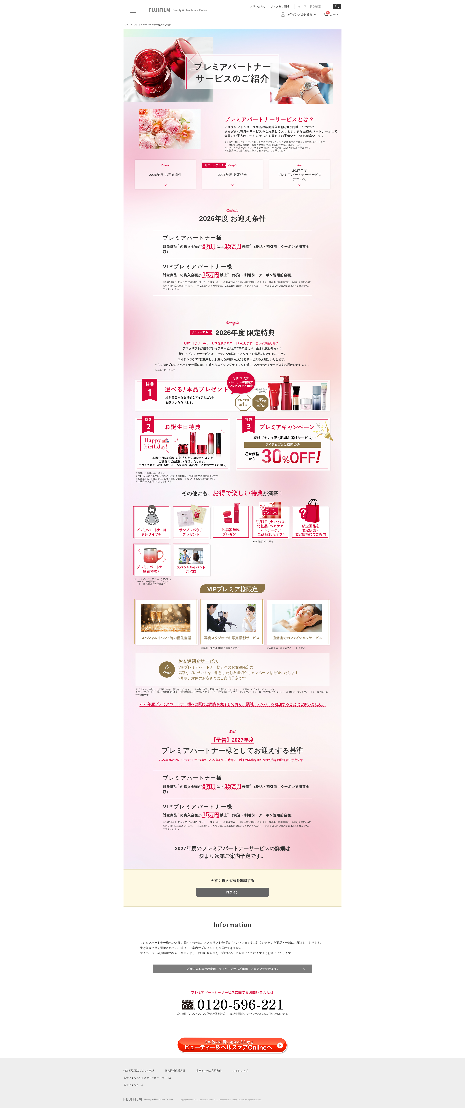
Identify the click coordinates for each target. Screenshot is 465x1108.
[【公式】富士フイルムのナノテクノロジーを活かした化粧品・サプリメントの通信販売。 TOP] (178, 10)
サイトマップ (240, 1070)
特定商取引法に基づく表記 (139, 1070)
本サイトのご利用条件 (209, 1070)
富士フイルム (131, 1084)
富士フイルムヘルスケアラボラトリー (145, 1077)
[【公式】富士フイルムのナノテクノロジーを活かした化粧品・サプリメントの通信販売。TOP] (148, 1099)
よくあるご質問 (280, 6)
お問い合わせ (258, 6)
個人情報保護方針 (175, 1070)
